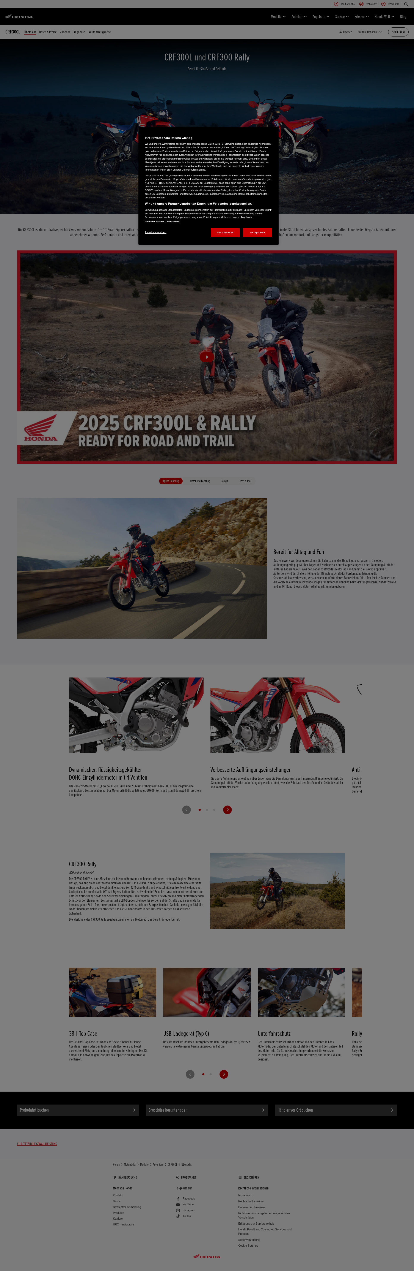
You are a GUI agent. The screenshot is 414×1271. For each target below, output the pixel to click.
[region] (208, 186)
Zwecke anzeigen (155, 232)
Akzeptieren (257, 232)
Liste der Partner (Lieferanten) (162, 221)
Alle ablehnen (225, 232)
